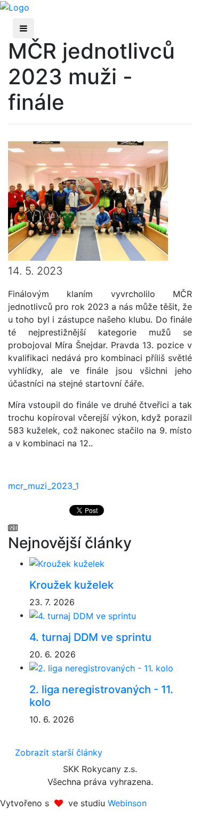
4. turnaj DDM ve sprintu (90, 637)
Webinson (127, 803)
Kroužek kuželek (71, 585)
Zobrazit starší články (58, 752)
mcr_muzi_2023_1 (43, 485)
